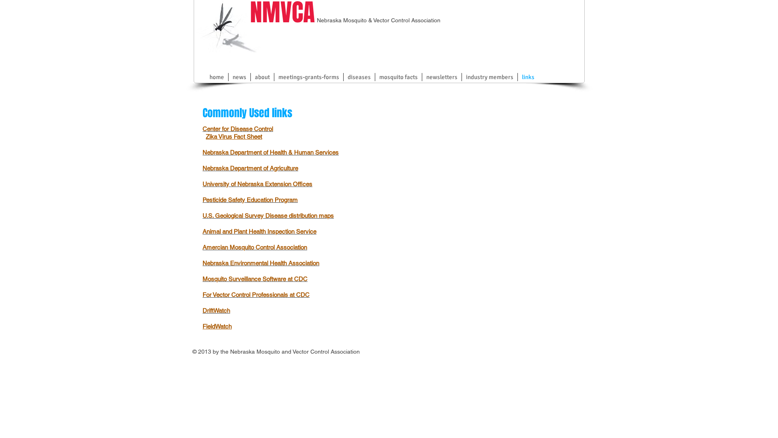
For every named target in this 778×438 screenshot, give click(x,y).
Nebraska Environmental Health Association (261, 263)
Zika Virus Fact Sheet (234, 136)
